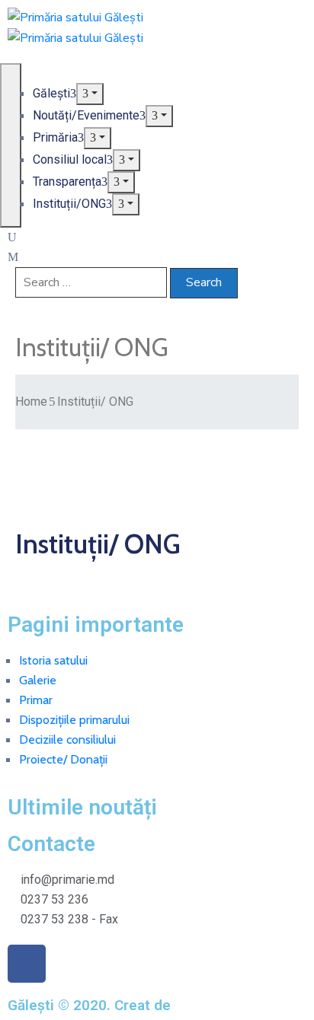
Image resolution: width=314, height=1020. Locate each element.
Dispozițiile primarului (74, 719)
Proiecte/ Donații (63, 759)
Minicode (205, 1005)
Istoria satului (53, 660)
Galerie (37, 680)
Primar (36, 700)
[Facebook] (27, 964)
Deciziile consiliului (67, 739)
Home (31, 401)
